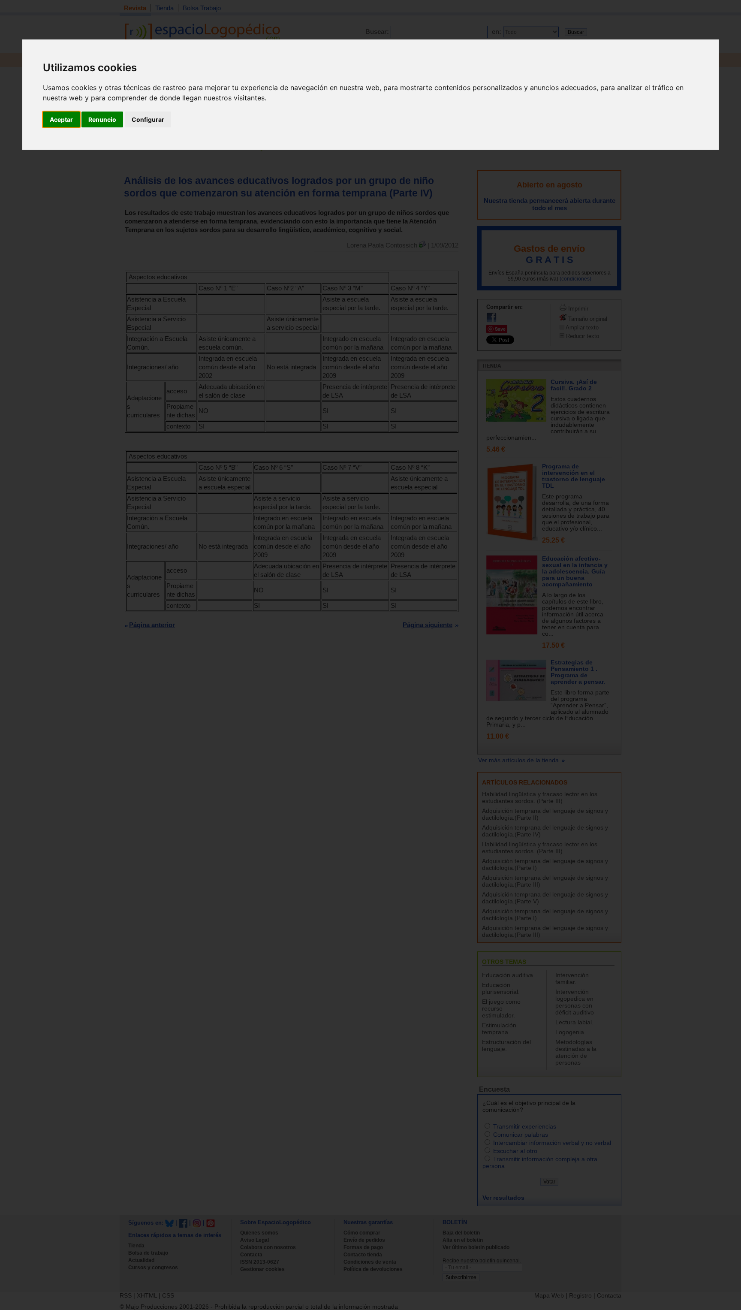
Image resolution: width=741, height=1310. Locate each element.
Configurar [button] (148, 119)
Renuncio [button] (102, 119)
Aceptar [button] (61, 119)
